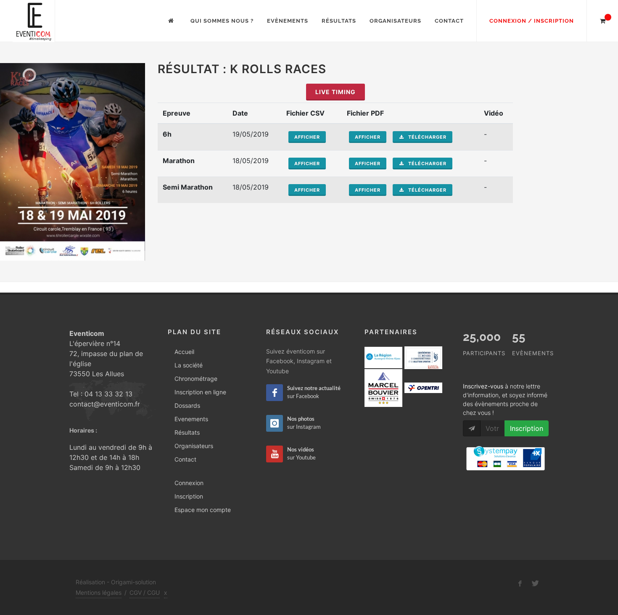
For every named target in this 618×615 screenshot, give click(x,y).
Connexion (188, 482)
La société (188, 365)
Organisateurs (395, 21)
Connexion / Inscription (531, 21)
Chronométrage (195, 378)
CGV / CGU (144, 592)
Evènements (287, 21)
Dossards (187, 405)
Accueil (184, 351)
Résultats (339, 21)
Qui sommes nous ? (222, 21)
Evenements (191, 418)
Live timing (335, 91)
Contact (449, 21)
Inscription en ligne (200, 392)
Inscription (188, 496)
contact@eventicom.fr (104, 404)
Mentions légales (98, 592)
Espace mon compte (202, 509)
